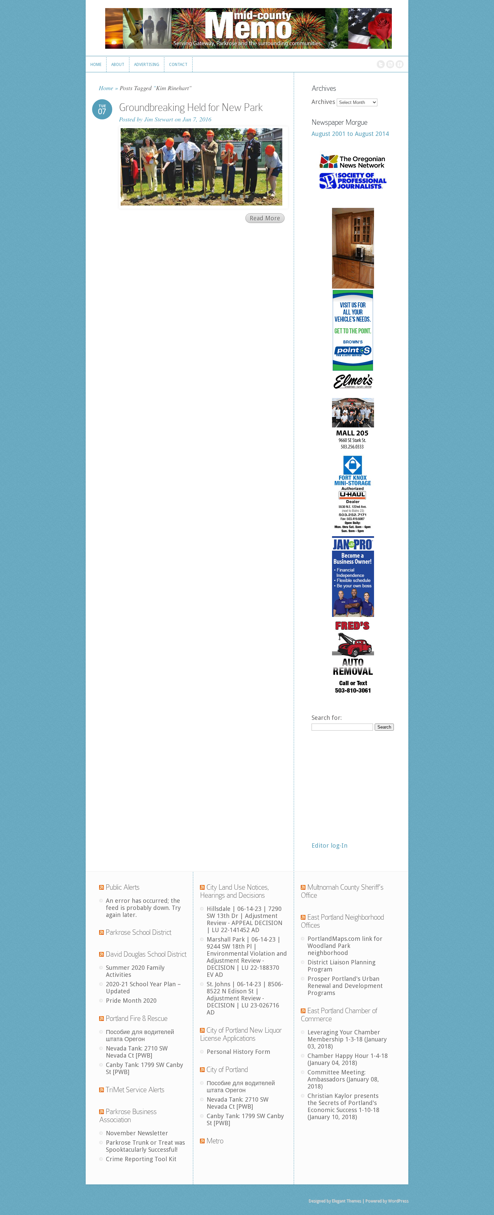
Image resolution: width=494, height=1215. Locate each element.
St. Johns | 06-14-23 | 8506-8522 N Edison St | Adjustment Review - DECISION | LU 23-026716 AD (245, 998)
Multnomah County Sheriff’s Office (342, 891)
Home (106, 88)
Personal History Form (238, 1051)
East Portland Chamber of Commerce (339, 1014)
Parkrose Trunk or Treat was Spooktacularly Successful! (145, 1146)
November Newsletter (137, 1133)
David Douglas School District (146, 954)
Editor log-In (329, 845)
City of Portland (227, 1069)
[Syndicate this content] (101, 887)
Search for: (327, 717)
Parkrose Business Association (128, 1115)
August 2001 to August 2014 (350, 133)
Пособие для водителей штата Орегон (140, 1035)
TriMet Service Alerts (135, 1089)
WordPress (398, 1201)
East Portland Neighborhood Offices (342, 921)
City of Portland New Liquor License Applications (241, 1034)
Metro (214, 1141)
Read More (265, 218)
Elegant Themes (346, 1201)
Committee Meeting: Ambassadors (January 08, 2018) (343, 1079)
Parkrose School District (138, 932)
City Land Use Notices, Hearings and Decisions (234, 891)
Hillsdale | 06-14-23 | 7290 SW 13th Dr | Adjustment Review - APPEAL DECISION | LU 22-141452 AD (244, 919)
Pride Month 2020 (131, 1000)
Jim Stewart (158, 119)
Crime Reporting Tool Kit (141, 1159)
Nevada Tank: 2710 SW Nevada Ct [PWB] (137, 1052)
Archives (323, 101)
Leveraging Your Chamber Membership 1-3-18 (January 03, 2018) (347, 1039)
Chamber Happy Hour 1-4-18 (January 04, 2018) (347, 1059)
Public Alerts (122, 887)
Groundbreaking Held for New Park (191, 107)
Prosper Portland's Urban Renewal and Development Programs (345, 985)
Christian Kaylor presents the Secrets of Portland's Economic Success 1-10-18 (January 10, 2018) (343, 1106)
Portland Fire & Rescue (136, 1018)
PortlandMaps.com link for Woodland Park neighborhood (344, 945)
